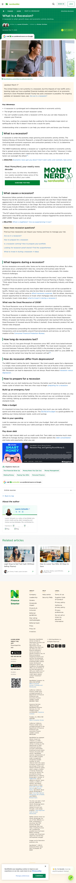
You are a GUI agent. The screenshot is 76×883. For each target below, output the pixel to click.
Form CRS (32, 786)
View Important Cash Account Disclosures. (37, 812)
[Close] (73, 866)
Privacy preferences (59, 611)
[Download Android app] (16, 665)
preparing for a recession (58, 385)
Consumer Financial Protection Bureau (29, 333)
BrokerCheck (33, 797)
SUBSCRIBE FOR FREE (22, 182)
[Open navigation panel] (2, 4)
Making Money (9, 475)
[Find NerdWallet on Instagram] (56, 645)
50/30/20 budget (48, 412)
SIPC (35, 778)
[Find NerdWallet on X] (48, 645)
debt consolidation (63, 438)
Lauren (21, 509)
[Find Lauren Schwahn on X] (16, 512)
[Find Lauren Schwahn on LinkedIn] (22, 512)
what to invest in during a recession (42, 298)
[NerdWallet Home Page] (12, 4)
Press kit (32, 628)
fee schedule (40, 794)
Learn (19, 11)
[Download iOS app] (16, 652)
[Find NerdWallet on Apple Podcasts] (59, 645)
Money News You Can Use (32, 470)
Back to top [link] (9, 496)
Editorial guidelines (33, 614)
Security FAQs (47, 597)
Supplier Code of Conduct (60, 598)
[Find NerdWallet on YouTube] (52, 645)
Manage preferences (22, 876)
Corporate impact (33, 604)
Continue (39, 876)
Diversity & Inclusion (33, 609)
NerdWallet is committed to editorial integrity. (18, 79)
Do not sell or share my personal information (60, 618)
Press (31, 626)
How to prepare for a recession (16, 240)
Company (32, 594)
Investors (32, 631)
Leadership (33, 597)
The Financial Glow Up (12, 470)
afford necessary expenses (42, 293)
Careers (32, 600)
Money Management (52, 470)
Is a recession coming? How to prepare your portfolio (25, 244)
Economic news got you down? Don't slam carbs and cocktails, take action (42, 160)
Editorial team (34, 623)
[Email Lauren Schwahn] (19, 512)
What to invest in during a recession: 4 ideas (21, 252)
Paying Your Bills (23, 475)
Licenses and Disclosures (35, 686)
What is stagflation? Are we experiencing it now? (32, 222)
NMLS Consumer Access (36, 720)
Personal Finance (38, 475)
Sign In (61, 4)
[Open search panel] (53, 4)
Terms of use (59, 594)
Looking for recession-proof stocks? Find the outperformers (27, 248)
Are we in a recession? (38, 96)
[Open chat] (71, 878)
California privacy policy (60, 606)
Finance (10, 11)
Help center (46, 594)
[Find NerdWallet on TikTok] (63, 645)
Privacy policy (60, 602)
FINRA (31, 778)
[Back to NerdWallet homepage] (3, 11)
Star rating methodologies (34, 619)
